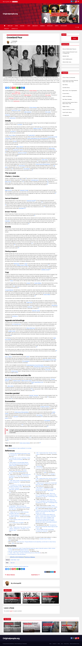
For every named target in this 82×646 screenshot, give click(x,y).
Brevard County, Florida (51, 359)
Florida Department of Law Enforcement (34, 365)
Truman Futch (29, 302)
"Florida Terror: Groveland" (18, 522)
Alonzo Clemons (11, 574)
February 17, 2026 (48, 628)
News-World (39, 466)
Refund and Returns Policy (74, 643)
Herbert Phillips (46, 294)
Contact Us (14, 28)
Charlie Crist (47, 366)
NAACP (33, 135)
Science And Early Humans (68, 109)
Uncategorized (66, 115)
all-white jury (13, 131)
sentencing (11, 98)
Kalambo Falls (66, 56)
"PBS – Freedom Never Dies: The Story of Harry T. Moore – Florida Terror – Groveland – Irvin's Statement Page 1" (20, 529)
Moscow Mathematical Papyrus (69, 49)
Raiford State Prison (30, 328)
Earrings (42, 25)
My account (64, 25)
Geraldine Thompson (44, 406)
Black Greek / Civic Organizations (70, 90)
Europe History (66, 93)
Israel (18, 559)
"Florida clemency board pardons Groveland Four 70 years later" (46, 507)
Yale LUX (12, 562)
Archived (10, 549)
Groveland (20, 124)
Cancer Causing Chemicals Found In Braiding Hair (30, 627)
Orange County (14, 371)
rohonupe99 (14, 41)
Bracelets (35, 25)
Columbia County (34, 180)
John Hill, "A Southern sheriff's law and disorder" (18, 551)
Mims (44, 359)
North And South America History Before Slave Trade (70, 103)
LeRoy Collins (45, 159)
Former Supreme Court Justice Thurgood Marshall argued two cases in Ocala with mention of (31, 548)
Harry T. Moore (12, 135)
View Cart (10, 25)
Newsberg (19, 643)
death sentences (27, 95)
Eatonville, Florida (36, 310)
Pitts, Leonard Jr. (40, 487)
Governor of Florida (22, 152)
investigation (26, 361)
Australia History (66, 87)
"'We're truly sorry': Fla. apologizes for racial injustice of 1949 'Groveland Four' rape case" (46, 495)
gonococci (30, 306)
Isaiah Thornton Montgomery (48, 598)
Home (16, 25)
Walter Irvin (17, 92)
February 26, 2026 (29, 628)
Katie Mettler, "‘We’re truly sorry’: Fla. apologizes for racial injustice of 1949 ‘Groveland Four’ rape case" (19, 508)
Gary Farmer (39, 415)
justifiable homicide (45, 269)
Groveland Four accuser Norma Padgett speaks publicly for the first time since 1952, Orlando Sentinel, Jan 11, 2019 (46, 511)
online (25, 470)
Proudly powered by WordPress (8, 643)
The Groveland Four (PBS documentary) (17, 554)
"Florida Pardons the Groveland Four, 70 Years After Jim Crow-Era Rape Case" (19, 476)
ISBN (45, 472)
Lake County (14, 93)
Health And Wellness (67, 96)
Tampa (11, 280)
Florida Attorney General (39, 366)
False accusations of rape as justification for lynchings (19, 448)
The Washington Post (52, 496)
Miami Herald (50, 490)
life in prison (48, 95)
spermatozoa (54, 305)
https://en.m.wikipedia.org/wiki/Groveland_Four (18, 566)
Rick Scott (16, 416)
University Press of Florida (44, 538)
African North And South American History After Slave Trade (11, 598)
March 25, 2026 (9, 628)
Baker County (8, 181)
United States (13, 559)
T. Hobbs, (24, 552)
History (22, 25)
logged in (11, 611)
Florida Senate (22, 165)
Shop (29, 25)
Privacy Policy (66, 643)
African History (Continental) (69, 77)
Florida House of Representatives (43, 164)
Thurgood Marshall (44, 138)
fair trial (14, 141)
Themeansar (24, 643)
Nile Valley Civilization (67, 99)
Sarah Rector (34, 574)
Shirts (56, 25)
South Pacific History (67, 112)
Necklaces (50, 25)
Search (64, 34)
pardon (6, 418)
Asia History (65, 84)
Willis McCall (16, 263)
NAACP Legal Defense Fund (33, 138)
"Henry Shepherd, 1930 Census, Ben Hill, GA (19, 519)
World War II (21, 208)
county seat (15, 149)
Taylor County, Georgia (25, 442)
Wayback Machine (24, 549)
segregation (7, 220)
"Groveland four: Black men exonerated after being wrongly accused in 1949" (46, 527)
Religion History (66, 106)
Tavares (21, 149)
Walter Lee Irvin (8, 190)
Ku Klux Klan (48, 369)
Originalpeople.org (10, 14)
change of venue (16, 380)
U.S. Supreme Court (16, 324)
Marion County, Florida (26, 380)
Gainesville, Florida (24, 190)
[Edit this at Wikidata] (29, 557)
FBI (55, 149)
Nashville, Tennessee (33, 395)
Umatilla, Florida (11, 331)
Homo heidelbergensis (67, 59)
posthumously (16, 101)
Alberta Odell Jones (11, 599)
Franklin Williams (37, 283)
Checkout (6, 28)
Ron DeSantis (26, 168)
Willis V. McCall (19, 146)
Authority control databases (17, 557)
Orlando (28, 283)
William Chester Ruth (31, 599)
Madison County (36, 128)
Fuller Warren (8, 379)
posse (26, 263)
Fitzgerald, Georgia (31, 200)
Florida (19, 93)
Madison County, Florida (22, 265)
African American (33, 90)
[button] (76, 27)
